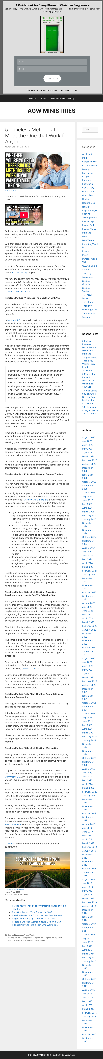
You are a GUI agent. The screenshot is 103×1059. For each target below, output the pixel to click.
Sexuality (86, 273)
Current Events (89, 165)
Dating (10, 935)
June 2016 (87, 997)
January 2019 (89, 851)
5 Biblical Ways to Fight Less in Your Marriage (90, 410)
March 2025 (88, 511)
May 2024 (87, 559)
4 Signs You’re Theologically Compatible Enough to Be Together (35, 938)
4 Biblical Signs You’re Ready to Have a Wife (26, 940)
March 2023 (88, 622)
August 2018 (88, 879)
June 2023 (87, 610)
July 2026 (87, 441)
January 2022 (89, 685)
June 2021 (87, 721)
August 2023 (88, 603)
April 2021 (87, 729)
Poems (85, 251)
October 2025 (89, 482)
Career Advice (89, 161)
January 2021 (89, 740)
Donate (32, 98)
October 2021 (89, 703)
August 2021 (88, 713)
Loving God (88, 225)
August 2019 (88, 824)
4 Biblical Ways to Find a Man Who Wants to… (34, 925)
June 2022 (87, 666)
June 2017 (87, 942)
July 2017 (87, 938)
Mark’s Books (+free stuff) (62, 98)
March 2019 (88, 843)
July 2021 (87, 717)
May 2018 (87, 891)
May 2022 (87, 670)
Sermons (86, 269)
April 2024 (87, 563)
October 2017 (89, 924)
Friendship (87, 184)
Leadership (88, 221)
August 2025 (88, 492)
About (43, 98)
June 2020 (87, 776)
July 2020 (87, 772)
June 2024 (87, 555)
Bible (84, 158)
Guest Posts (88, 195)
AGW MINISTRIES (51, 110)
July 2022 (87, 662)
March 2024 (88, 567)
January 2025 (89, 519)
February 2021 (89, 736)
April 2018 (87, 894)
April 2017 (87, 950)
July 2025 (87, 496)
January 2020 (89, 795)
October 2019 (89, 813)
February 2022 (89, 681)
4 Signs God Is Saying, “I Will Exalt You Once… (34, 918)
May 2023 (87, 614)
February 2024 (89, 571)
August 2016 (88, 990)
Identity (86, 207)
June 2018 (87, 887)
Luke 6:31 (44, 499)
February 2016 (89, 1013)
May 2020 (87, 780)
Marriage (86, 233)
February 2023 (89, 626)
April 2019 (87, 839)
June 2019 (87, 831)
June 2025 (87, 500)
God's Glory (88, 187)
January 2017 (89, 961)
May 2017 (87, 946)
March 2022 (88, 677)
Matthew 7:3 (13, 320)
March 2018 (88, 898)
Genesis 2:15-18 (30, 668)
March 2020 (88, 788)
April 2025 (87, 508)
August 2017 (88, 934)
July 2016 (87, 993)
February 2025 (89, 515)
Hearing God (88, 203)
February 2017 (89, 957)
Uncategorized (89, 309)
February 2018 (89, 902)
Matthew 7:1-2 (30, 499)
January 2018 (89, 906)
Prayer (85, 255)
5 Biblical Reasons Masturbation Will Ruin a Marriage (89, 347)
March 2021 (88, 732)
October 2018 (89, 868)
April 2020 (87, 784)
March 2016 (88, 1009)
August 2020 (88, 769)
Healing (86, 199)
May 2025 (87, 504)
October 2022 (89, 647)
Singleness (18, 935)
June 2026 (87, 445)
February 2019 (89, 847)
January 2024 (89, 574)
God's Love (88, 191)
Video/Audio (29, 935)
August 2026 (88, 437)
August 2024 (88, 548)
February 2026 (89, 460)
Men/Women (88, 240)
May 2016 (87, 1001)
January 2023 (89, 630)
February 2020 (89, 792)
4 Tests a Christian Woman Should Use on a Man (36, 922)
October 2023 (89, 592)
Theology (87, 306)
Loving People (89, 229)
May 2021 (87, 725)
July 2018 (87, 883)
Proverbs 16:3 (10, 190)
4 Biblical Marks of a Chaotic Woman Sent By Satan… (38, 915)
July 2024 (87, 551)
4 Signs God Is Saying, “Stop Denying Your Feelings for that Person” (89, 397)
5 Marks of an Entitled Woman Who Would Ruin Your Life (89, 380)
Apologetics (88, 154)
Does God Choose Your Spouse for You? (31, 912)
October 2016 (89, 979)
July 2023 (87, 607)
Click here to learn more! (14, 890)
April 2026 (87, 452)
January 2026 (89, 464)
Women (86, 317)
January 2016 (89, 1016)
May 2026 (87, 449)
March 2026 (88, 456)
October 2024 (89, 537)
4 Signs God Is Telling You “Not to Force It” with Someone (89, 364)
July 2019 (87, 828)
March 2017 (88, 953)
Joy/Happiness (89, 217)
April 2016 (87, 1005)
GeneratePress (68, 1055)
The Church (88, 302)
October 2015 (89, 1034)
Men (84, 236)
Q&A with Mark (89, 266)
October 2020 (89, 758)
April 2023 (87, 618)
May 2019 (87, 835)
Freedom (86, 180)
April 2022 (87, 673)
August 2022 (88, 658)
